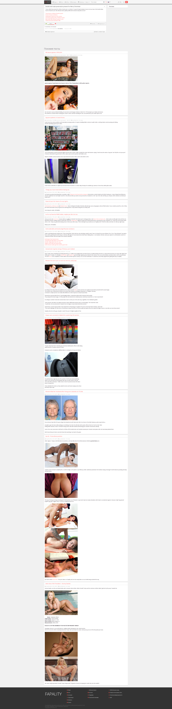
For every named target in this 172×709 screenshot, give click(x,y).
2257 (111, 697)
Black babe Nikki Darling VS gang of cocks (54, 19)
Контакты (91, 692)
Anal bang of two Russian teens (52, 239)
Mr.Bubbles (60, 28)
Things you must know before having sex (57, 189)
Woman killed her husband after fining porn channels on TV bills (64, 391)
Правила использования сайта (116, 692)
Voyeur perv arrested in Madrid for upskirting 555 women (62, 315)
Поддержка (91, 695)
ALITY (47, 2)
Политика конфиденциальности (116, 695)
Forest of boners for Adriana (51, 14)
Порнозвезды (70, 697)
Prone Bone (55, 579)
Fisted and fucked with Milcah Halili (52, 20)
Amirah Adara (64, 255)
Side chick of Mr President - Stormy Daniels (57, 583)
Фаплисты (81, 2)
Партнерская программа (93, 697)
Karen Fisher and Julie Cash (99, 219)
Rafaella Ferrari (63, 206)
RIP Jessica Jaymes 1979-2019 (53, 52)
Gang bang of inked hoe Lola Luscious (53, 16)
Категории (73, 2)
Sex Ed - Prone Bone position (53, 436)
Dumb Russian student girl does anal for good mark (56, 244)
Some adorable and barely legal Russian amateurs (59, 229)
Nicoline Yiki (71, 255)
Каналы (69, 702)
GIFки (67, 2)
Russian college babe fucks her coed (53, 242)
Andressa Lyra (55, 206)
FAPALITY (53, 694)
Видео (55, 2)
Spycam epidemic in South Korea (54, 117)
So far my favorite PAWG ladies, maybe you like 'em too (61, 214)
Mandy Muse (74, 220)
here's (50, 256)
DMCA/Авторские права (114, 690)
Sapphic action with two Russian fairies (53, 243)
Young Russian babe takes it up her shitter (54, 240)
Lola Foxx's (56, 219)
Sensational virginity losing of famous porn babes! (60, 249)
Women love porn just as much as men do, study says (61, 260)
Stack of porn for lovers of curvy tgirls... (56, 201)
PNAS (75, 289)
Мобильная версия (92, 690)
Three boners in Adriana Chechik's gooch (54, 13)
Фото (61, 2)
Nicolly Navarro (48, 206)
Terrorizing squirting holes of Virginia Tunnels (55, 17)
